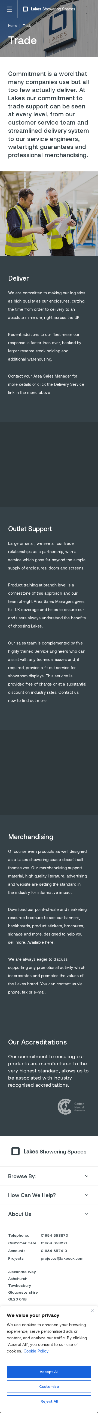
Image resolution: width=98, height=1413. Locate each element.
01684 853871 (54, 1243)
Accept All (49, 1371)
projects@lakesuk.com (62, 1258)
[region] (49, 1359)
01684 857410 (54, 1250)
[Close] (92, 1310)
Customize (49, 1386)
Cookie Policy (36, 1351)
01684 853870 (54, 1235)
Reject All (49, 1401)
